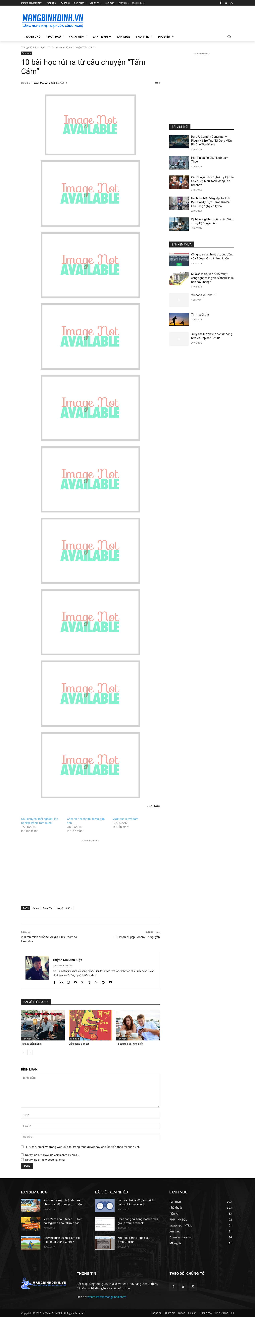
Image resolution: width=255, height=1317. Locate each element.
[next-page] (29, 1052)
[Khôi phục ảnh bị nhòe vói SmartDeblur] (105, 1243)
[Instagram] (226, 3)
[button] (229, 36)
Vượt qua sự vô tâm (125, 818)
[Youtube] (110, 981)
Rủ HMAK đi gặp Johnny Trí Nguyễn (137, 937)
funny (36, 908)
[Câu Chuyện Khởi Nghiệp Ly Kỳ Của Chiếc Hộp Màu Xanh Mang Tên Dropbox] (179, 182)
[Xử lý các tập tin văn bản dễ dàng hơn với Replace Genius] (179, 339)
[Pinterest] (82, 981)
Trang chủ (26, 47)
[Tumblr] (89, 981)
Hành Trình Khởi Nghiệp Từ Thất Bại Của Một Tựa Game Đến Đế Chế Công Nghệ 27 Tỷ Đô (211, 202)
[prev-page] (23, 1052)
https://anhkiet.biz (62, 965)
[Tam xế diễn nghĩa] (43, 1025)
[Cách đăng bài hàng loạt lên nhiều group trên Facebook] (105, 1224)
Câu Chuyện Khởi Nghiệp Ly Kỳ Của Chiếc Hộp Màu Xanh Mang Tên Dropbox (212, 181)
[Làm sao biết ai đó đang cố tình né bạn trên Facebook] (105, 1205)
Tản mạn (40, 47)
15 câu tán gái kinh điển (129, 1043)
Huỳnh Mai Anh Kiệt (43, 82)
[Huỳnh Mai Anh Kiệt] (37, 970)
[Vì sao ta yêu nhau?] (179, 300)
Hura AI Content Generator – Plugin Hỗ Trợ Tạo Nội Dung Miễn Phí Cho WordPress (211, 140)
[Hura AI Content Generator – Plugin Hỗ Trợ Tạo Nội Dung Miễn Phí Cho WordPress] (179, 141)
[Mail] (75, 981)
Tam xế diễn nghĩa (31, 1043)
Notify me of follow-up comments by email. (52, 1154)
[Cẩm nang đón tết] (90, 1025)
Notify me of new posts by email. (45, 1159)
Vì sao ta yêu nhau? (203, 295)
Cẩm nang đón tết (79, 1043)
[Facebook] (220, 3)
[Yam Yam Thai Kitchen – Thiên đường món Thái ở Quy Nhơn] (30, 1224)
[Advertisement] (157, 20)
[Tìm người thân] (179, 319)
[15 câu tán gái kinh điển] (138, 1025)
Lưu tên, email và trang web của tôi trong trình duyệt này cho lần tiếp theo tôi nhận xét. (83, 1146)
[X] (231, 3)
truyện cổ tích (64, 908)
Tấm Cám (48, 908)
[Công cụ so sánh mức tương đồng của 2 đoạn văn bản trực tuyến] (179, 259)
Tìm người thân (200, 314)
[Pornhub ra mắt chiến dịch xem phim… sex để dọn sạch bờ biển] (30, 1205)
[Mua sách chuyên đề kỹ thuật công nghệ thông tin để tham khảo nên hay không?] (179, 279)
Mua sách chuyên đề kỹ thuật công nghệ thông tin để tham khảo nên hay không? (212, 277)
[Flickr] (61, 981)
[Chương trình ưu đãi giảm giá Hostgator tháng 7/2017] (30, 1243)
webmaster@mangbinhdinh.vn (106, 1297)
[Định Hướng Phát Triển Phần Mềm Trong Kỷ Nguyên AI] (179, 224)
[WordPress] (103, 981)
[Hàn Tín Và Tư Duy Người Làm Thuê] (179, 162)
